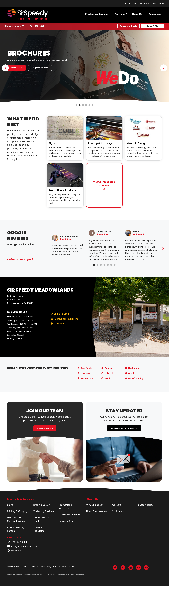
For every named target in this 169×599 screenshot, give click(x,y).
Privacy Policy (13, 566)
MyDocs (143, 3)
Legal (131, 373)
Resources (155, 14)
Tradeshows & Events (41, 519)
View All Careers (45, 428)
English (126, 3)
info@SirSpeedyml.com (66, 318)
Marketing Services (43, 511)
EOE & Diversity (59, 566)
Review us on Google (19, 259)
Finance (108, 368)
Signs (52, 143)
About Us (137, 14)
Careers (116, 504)
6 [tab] (92, 105)
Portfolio (120, 14)
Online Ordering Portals (15, 529)
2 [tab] (80, 105)
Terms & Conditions (29, 566)
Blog (135, 3)
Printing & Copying (100, 143)
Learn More (16, 68)
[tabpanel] (84, 66)
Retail (107, 378)
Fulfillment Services (69, 514)
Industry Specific (68, 521)
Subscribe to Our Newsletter (124, 428)
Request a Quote (128, 26)
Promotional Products (62, 190)
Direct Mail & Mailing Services (16, 519)
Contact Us (158, 3)
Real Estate (86, 368)
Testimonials (119, 511)
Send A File (152, 26)
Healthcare (134, 368)
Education (86, 373)
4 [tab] (86, 105)
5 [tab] (89, 105)
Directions (59, 323)
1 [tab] (76, 105)
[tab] (94, 265)
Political (109, 373)
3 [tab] (83, 105)
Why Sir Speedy (94, 504)
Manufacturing (135, 378)
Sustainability (145, 504)
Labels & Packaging (39, 529)
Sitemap (71, 566)
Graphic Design (136, 143)
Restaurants (87, 378)
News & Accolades (96, 511)
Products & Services (96, 14)
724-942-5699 (37, 26)
